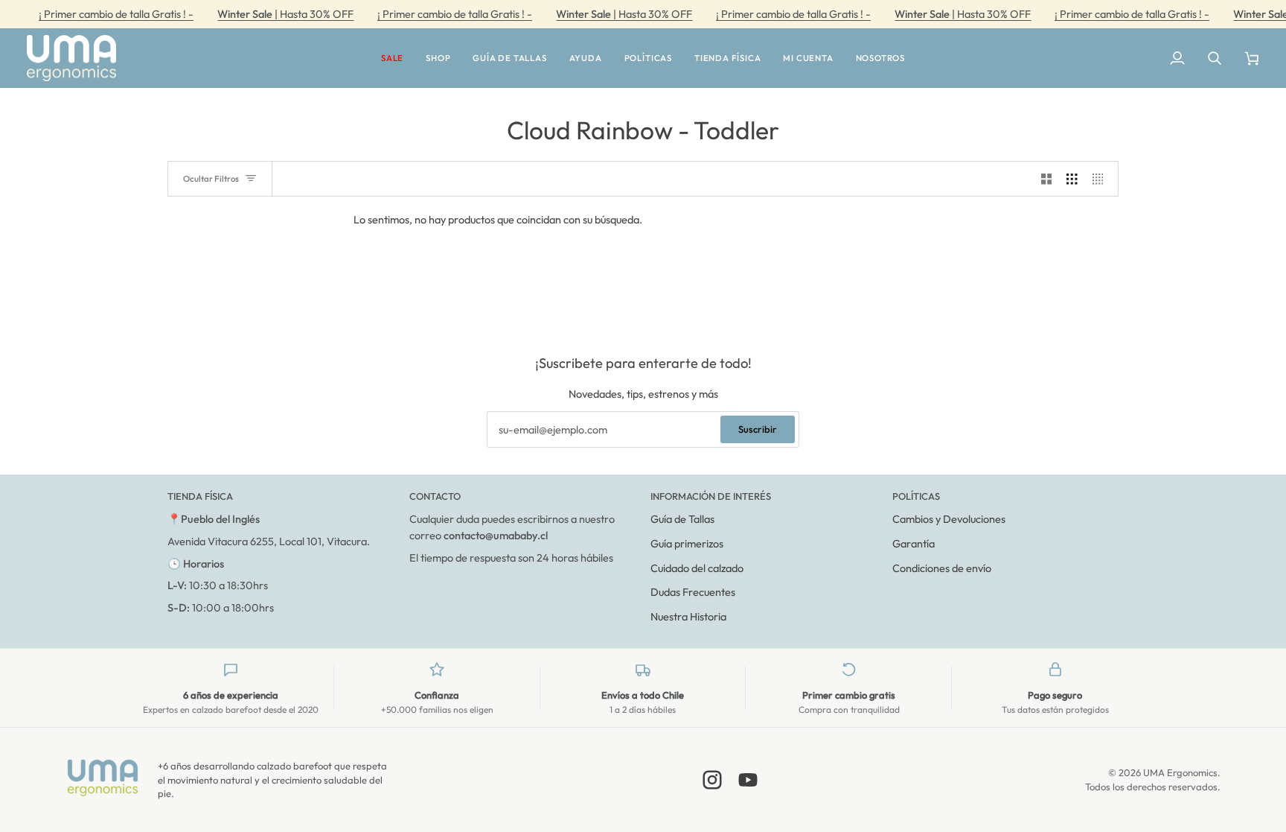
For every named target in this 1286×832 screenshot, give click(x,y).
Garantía (913, 543)
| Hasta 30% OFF (285, 14)
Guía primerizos (686, 543)
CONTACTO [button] (435, 496)
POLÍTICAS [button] (916, 496)
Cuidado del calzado (696, 568)
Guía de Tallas (682, 519)
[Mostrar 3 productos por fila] (1072, 179)
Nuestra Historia (688, 616)
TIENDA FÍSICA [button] (200, 496)
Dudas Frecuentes (692, 592)
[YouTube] (748, 780)
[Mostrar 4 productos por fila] (1102, 179)
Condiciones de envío (941, 568)
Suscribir (757, 429)
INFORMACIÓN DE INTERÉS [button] (710, 496)
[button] (392, 58)
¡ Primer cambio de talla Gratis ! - (116, 14)
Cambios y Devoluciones (948, 519)
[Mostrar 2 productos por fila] (1047, 179)
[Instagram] (712, 780)
